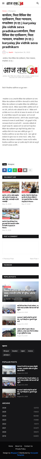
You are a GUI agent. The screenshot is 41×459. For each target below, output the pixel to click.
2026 (20, 408)
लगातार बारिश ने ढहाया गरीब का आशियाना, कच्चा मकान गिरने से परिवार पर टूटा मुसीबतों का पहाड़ (27, 331)
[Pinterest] (20, 170)
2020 (20, 432)
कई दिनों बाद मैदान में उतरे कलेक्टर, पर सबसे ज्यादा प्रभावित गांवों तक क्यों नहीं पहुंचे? (27, 308)
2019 (20, 436)
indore (30, 351)
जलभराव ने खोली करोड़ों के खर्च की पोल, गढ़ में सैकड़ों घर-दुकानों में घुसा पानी (27, 319)
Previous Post (9, 259)
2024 (20, 416)
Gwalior (15, 351)
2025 (20, 412)
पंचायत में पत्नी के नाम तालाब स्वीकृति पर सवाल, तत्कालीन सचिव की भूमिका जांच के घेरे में (27, 368)
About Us (18, 446)
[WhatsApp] (15, 170)
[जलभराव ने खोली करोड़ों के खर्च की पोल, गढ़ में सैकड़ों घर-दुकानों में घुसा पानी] (9, 320)
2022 (20, 424)
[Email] (25, 170)
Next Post (33, 259)
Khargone (12, 11)
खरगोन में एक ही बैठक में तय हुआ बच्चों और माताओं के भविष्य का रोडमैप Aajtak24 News (10, 224)
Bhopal (6, 351)
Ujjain (23, 351)
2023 (20, 420)
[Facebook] (4, 170)
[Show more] (30, 170)
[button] (3, 3)
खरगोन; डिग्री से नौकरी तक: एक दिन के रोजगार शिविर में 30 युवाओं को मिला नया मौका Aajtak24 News (30, 198)
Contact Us (28, 446)
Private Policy (20, 449)
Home (4, 11)
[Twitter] (9, 170)
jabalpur (7, 355)
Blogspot (14, 453)
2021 (20, 428)
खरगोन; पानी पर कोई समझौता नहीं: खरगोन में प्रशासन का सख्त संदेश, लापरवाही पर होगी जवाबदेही (10, 198)
